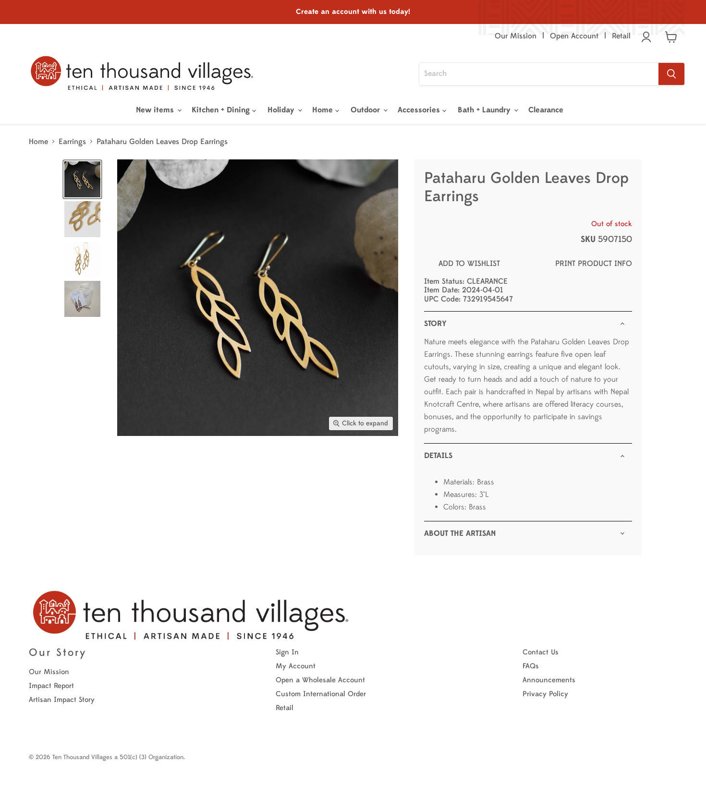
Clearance (545, 110)
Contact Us (541, 652)
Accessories (420, 110)
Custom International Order (321, 694)
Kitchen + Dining (222, 110)
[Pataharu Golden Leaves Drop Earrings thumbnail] (82, 179)
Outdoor (366, 110)
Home (323, 110)
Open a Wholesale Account (320, 680)
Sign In (287, 652)
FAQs (531, 666)
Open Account (574, 36)
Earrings (72, 141)
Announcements (549, 680)
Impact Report (51, 685)
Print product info (593, 263)
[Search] (671, 74)
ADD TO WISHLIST (469, 263)
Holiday (282, 110)
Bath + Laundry (485, 110)
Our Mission (515, 36)
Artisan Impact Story (62, 699)
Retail (621, 36)
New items (156, 110)
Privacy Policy (545, 694)
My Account (296, 666)
